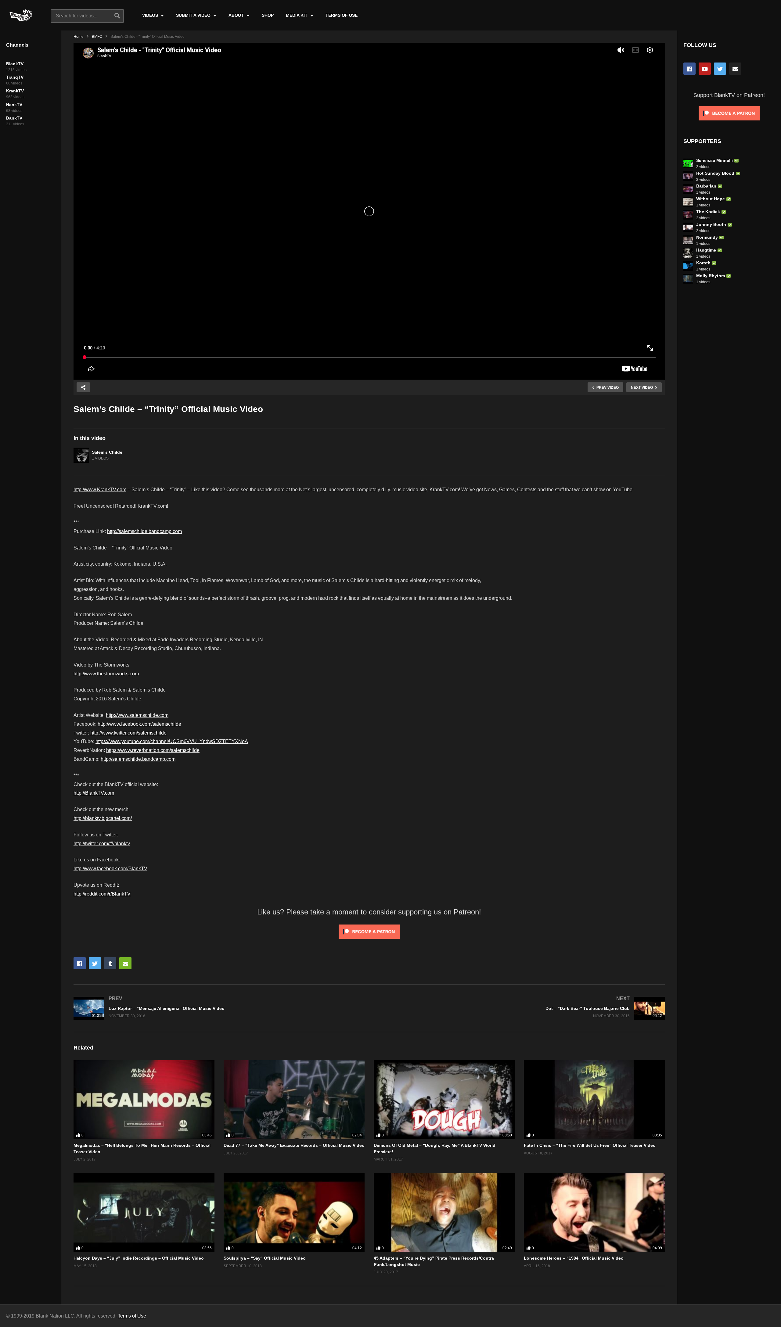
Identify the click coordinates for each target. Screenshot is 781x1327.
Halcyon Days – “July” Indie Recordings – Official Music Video (139, 1258)
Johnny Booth (711, 224)
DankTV (14, 118)
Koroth (703, 262)
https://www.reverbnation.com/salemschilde (153, 750)
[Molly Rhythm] (688, 279)
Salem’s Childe (107, 452)
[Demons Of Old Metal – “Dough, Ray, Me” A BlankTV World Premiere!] (444, 1099)
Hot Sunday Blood (715, 173)
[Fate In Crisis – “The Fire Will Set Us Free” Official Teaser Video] (594, 1099)
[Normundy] (688, 240)
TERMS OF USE (342, 15)
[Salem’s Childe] (81, 455)
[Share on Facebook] (80, 963)
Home (79, 36)
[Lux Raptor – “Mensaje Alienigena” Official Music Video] (218, 1008)
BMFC (97, 36)
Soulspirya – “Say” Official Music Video (265, 1258)
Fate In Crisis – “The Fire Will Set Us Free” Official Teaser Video (590, 1145)
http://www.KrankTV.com (100, 489)
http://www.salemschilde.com (137, 715)
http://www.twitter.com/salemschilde (128, 732)
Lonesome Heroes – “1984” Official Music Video (574, 1258)
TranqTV (14, 77)
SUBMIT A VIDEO (194, 15)
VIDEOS (150, 15)
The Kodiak (708, 211)
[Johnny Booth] (688, 227)
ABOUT (237, 15)
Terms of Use (132, 1315)
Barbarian (706, 186)
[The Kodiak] (688, 215)
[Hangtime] (688, 253)
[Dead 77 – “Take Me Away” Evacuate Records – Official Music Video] (294, 1099)
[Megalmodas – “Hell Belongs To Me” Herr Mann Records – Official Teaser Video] (144, 1099)
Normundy (707, 237)
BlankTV (14, 63)
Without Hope (710, 198)
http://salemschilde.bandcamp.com (144, 531)
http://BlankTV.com (94, 793)
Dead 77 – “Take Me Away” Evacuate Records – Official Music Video (294, 1145)
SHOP (268, 15)
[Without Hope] (688, 202)
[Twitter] (720, 69)
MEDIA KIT (297, 15)
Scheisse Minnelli (714, 160)
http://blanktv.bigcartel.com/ (103, 818)
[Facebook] (689, 69)
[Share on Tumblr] (110, 963)
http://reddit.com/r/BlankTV (102, 893)
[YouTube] (705, 69)
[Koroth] (688, 266)
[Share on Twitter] (95, 963)
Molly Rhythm (710, 275)
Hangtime (706, 250)
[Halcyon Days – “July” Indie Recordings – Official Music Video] (144, 1212)
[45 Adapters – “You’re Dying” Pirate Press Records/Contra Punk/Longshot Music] (444, 1212)
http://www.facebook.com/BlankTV (110, 868)
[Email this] (125, 963)
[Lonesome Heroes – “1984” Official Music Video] (594, 1212)
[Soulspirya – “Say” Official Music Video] (294, 1212)
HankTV (14, 104)
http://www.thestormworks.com (106, 673)
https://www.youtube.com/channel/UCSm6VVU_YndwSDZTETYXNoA (171, 741)
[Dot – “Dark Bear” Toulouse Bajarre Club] (520, 1008)
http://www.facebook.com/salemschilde (139, 724)
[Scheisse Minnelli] (688, 163)
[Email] (735, 69)
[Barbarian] (688, 189)
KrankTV (15, 90)
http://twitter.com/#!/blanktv (102, 843)
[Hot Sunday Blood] (688, 176)
